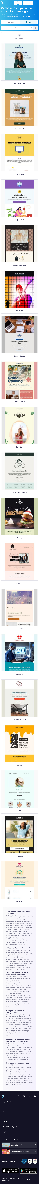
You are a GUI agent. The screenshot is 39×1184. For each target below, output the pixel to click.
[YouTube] (35, 1096)
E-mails (28, 22)
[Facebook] (18, 1096)
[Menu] (36, 3)
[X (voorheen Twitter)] (29, 1096)
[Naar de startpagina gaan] (2, 3)
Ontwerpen (10, 22)
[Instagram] (24, 1096)
